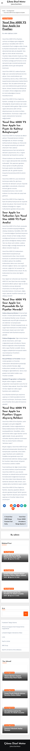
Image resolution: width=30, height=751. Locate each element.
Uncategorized (7, 18)
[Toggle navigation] (2, 3)
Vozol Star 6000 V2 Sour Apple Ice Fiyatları (14, 25)
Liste (3, 637)
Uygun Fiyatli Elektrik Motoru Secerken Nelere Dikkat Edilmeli (14, 695)
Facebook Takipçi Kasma (9, 622)
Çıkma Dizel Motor (16, 2)
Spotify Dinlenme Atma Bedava (11, 650)
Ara (3, 608)
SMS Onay (5, 645)
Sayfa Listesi (6, 641)
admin (6, 33)
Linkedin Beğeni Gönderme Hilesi (12, 633)
